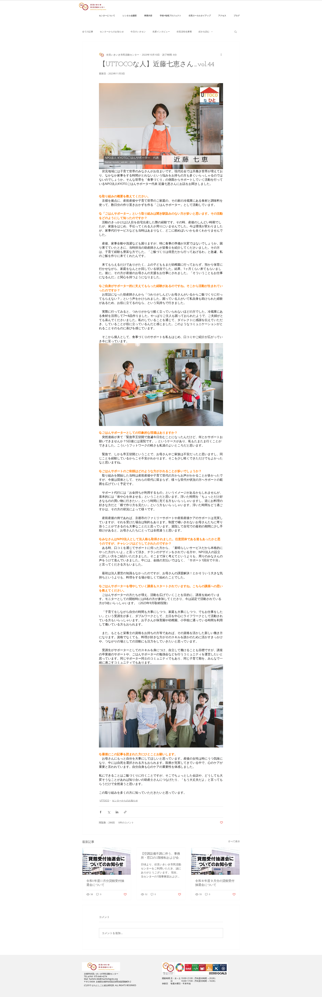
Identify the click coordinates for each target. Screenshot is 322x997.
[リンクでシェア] (125, 812)
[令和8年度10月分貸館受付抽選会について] (106, 861)
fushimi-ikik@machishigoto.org (103, 979)
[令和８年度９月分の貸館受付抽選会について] (215, 861)
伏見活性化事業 (184, 31)
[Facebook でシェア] (100, 812)
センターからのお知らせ (112, 31)
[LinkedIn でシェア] (117, 812)
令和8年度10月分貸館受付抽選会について (105, 883)
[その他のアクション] (221, 55)
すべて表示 (234, 841)
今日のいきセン (138, 31)
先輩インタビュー (161, 31)
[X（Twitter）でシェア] (108, 812)
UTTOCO (104, 800)
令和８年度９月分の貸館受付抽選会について (214, 883)
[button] (235, 31)
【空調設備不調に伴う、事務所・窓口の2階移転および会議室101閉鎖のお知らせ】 (160, 856)
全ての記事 (87, 31)
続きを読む (204, 31)
